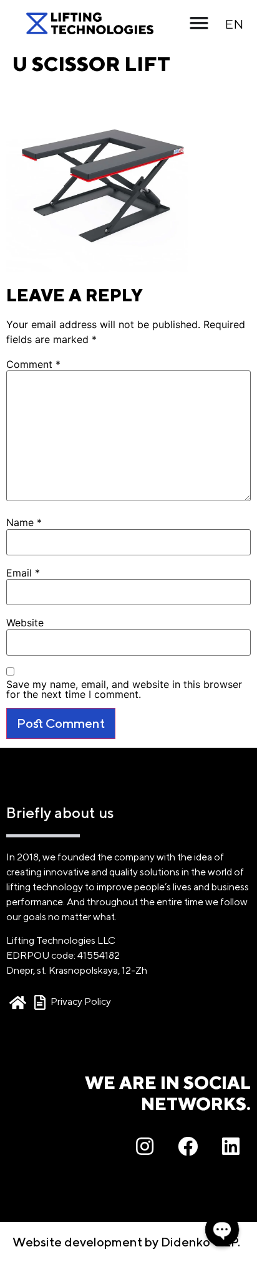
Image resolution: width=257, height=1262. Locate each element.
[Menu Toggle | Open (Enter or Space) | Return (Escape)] (199, 23)
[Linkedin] (231, 1146)
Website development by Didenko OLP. (126, 1242)
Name (24, 522)
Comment (33, 364)
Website (25, 623)
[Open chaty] (222, 1229)
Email (23, 573)
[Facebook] (188, 1146)
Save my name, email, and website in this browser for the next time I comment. (124, 689)
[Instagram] (145, 1146)
